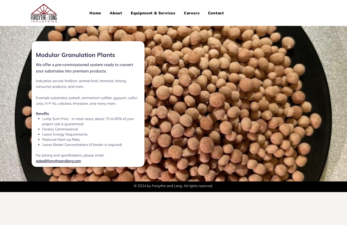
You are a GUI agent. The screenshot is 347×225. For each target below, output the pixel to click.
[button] (153, 13)
